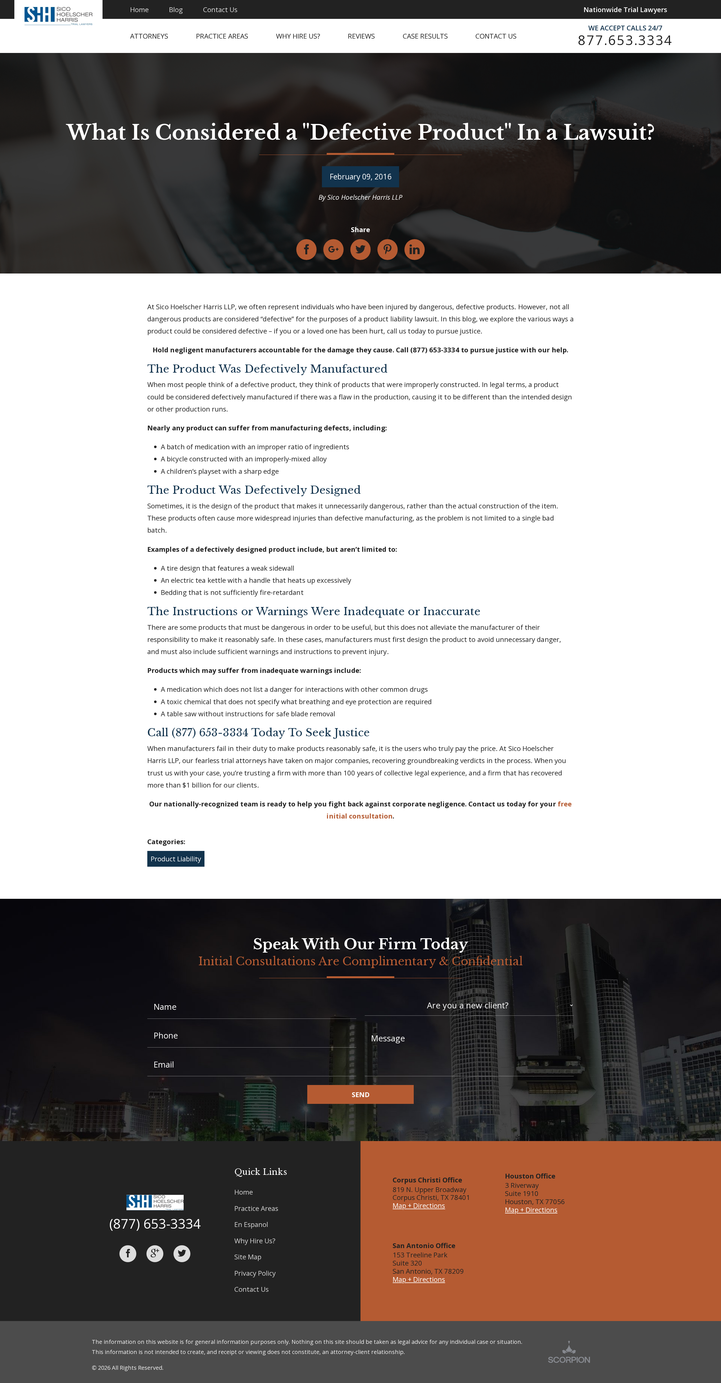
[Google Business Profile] (154, 1253)
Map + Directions (419, 1205)
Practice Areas (256, 1208)
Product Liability (176, 858)
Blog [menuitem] (176, 9)
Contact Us (251, 1289)
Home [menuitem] (139, 9)
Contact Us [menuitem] (220, 9)
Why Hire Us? (254, 1240)
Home (243, 1192)
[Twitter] (181, 1253)
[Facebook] (127, 1253)
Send (361, 1094)
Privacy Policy (255, 1273)
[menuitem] (163, 36)
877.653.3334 (625, 40)
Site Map (247, 1256)
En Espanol (251, 1224)
